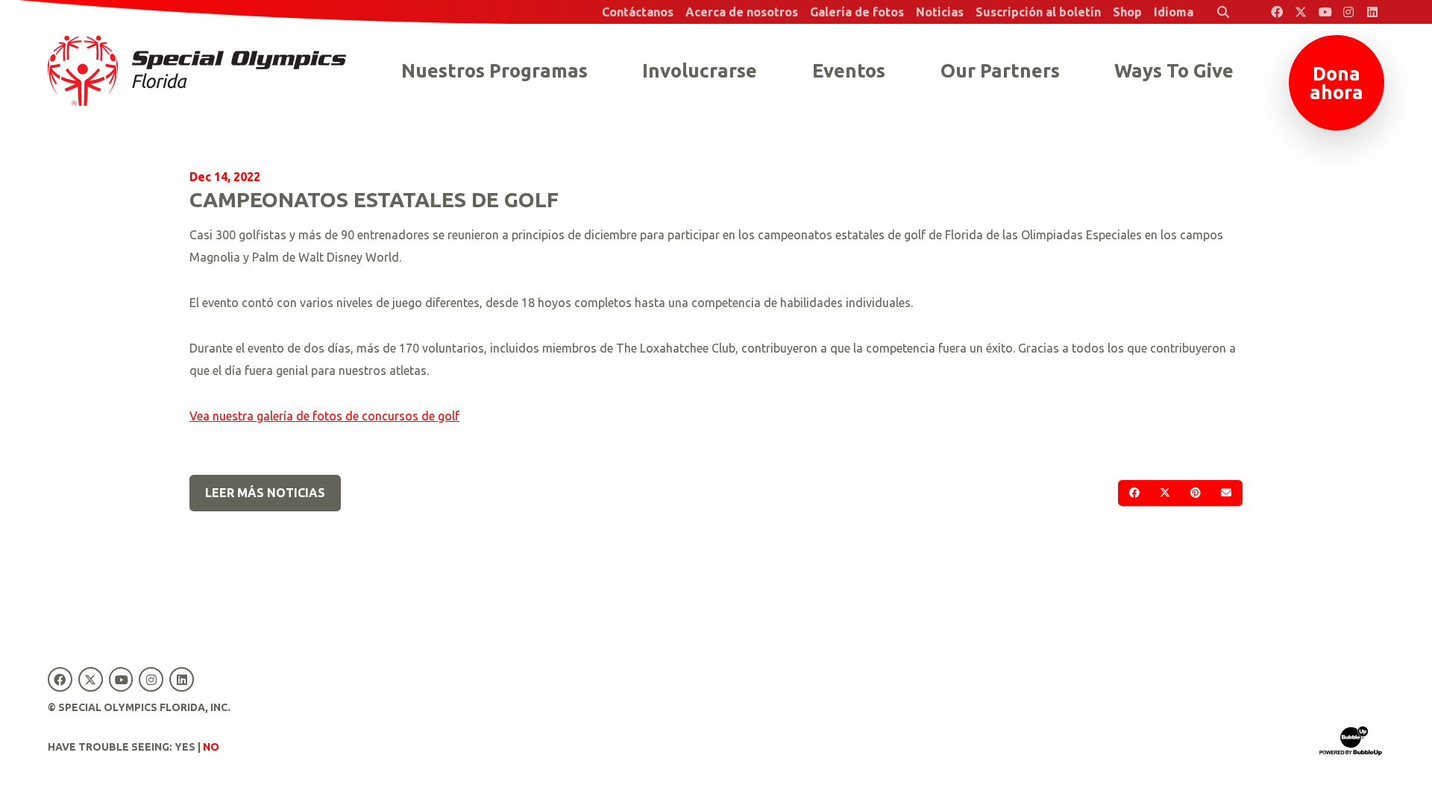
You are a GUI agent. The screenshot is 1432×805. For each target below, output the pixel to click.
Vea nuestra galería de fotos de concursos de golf (324, 416)
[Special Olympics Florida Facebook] (1277, 12)
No (211, 747)
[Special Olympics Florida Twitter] (1301, 12)
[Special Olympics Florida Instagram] (1348, 12)
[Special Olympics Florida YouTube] (1325, 12)
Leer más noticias (265, 492)
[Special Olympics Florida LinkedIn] (1372, 12)
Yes (185, 747)
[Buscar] (1223, 12)
